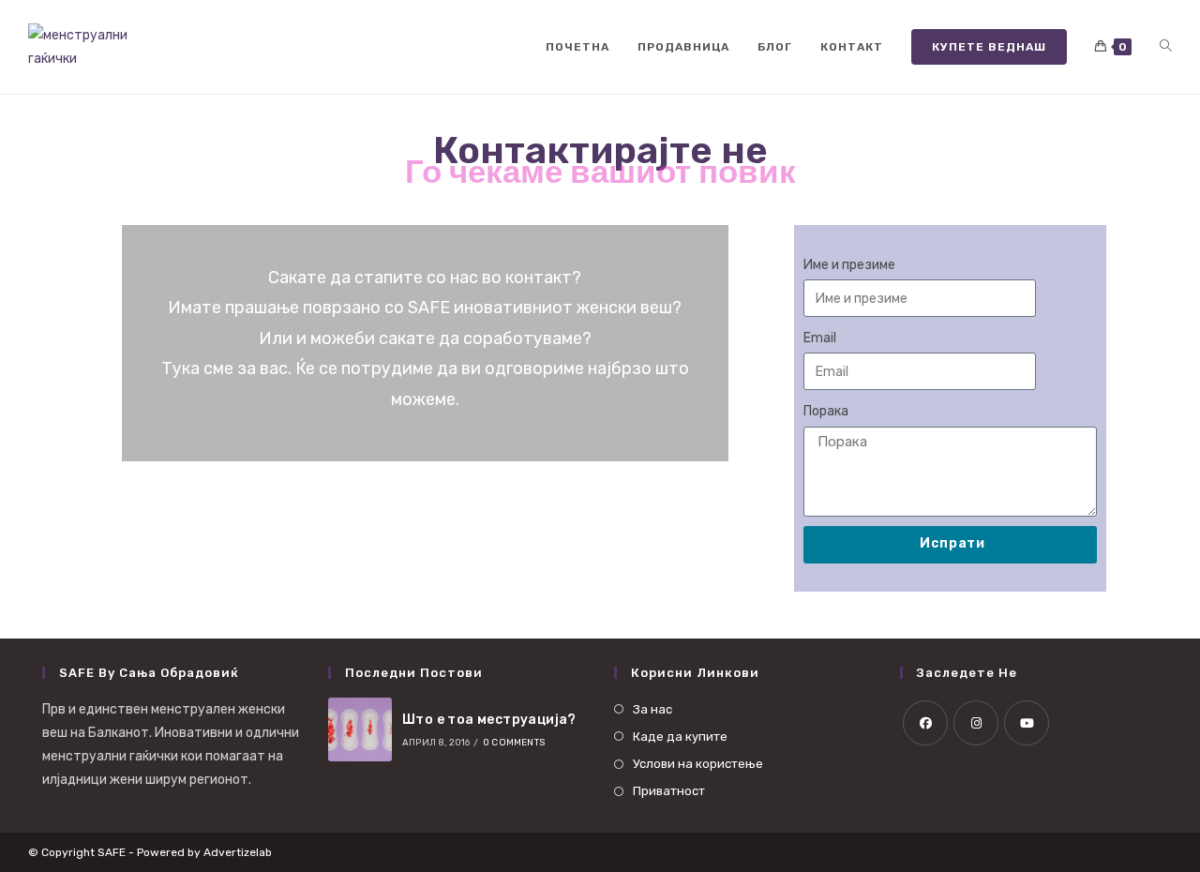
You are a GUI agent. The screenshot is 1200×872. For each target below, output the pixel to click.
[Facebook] (925, 722)
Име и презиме (849, 265)
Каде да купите (680, 736)
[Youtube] (1026, 722)
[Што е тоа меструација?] (360, 729)
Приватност (669, 791)
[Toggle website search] (1166, 47)
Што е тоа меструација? (489, 720)
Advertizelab (237, 852)
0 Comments (514, 742)
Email (819, 338)
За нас (652, 709)
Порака (825, 411)
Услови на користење (698, 764)
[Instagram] (975, 722)
